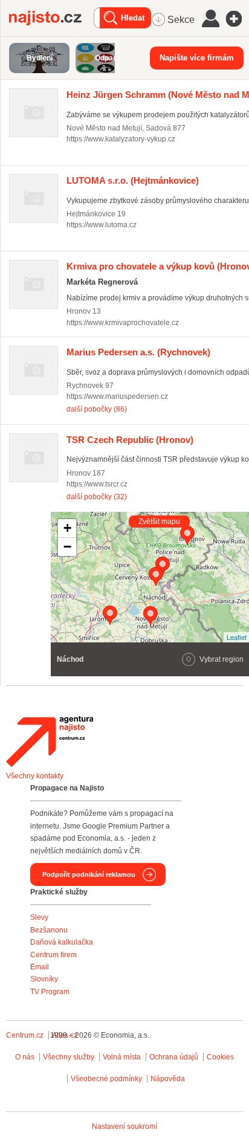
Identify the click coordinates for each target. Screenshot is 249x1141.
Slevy (39, 917)
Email (39, 967)
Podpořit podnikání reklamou (88, 874)
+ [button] (67, 527)
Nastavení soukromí (124, 1126)
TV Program (50, 991)
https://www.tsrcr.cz (97, 484)
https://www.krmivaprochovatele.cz (122, 322)
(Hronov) (129, 440)
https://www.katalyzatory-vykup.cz (120, 139)
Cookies (220, 1057)
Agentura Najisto (49, 741)
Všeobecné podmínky (106, 1079)
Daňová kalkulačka (61, 942)
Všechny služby (69, 1057)
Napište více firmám (197, 57)
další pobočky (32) (96, 497)
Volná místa (122, 1057)
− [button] (67, 546)
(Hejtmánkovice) (132, 180)
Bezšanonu (49, 930)
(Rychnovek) (138, 352)
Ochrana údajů (173, 1057)
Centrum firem (53, 955)
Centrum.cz (25, 1035)
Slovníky (44, 979)
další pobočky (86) (96, 409)
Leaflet (237, 637)
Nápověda (167, 1079)
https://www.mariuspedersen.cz (117, 396)
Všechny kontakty (34, 776)
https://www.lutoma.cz (101, 225)
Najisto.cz (51, 18)
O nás (24, 1057)
